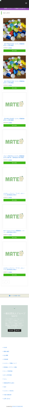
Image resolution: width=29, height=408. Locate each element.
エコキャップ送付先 (8, 390)
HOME (5, 347)
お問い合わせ (7, 398)
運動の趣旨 (6, 351)
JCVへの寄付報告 (8, 375)
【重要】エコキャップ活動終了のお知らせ (14, 8)
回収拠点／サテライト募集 (10, 367)
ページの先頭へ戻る (15, 295)
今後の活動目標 (7, 394)
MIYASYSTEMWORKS (17, 406)
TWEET (18, 330)
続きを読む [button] (14, 50)
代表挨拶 (6, 359)
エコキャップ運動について (10, 363)
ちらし (5, 379)
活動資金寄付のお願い (9, 383)
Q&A (5, 387)
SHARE (12, 330)
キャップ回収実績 (8, 371)
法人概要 (6, 355)
